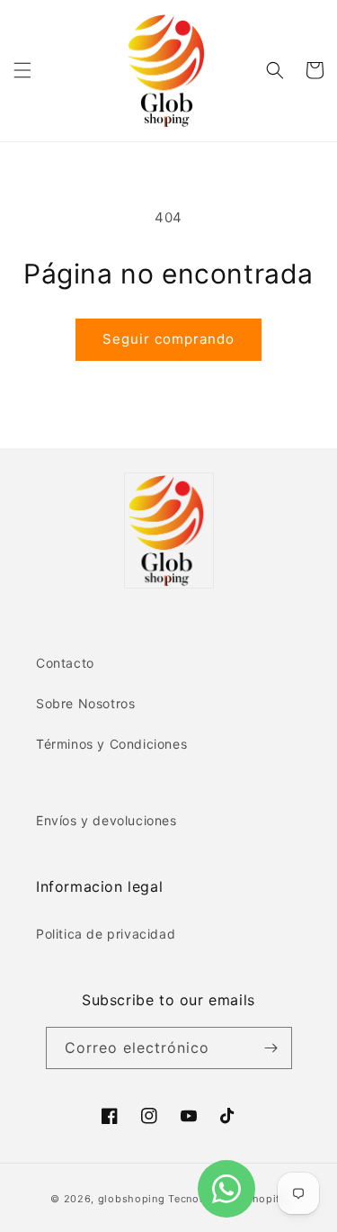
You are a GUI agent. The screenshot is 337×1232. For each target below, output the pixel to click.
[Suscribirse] (271, 1048)
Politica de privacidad (105, 933)
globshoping (131, 1198)
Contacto (65, 662)
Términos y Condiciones (111, 743)
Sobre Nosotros (85, 703)
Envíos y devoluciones (106, 820)
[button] (22, 70)
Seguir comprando (168, 338)
